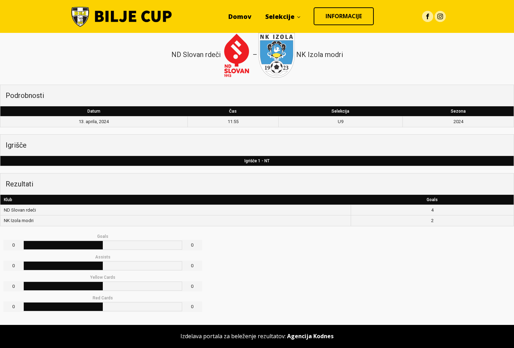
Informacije (344, 16)
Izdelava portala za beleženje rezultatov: (257, 336)
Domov (239, 16)
